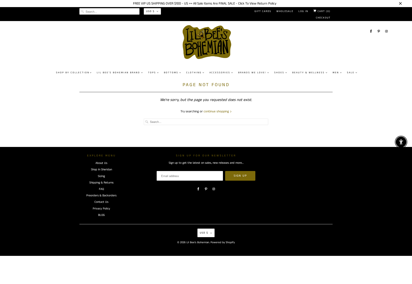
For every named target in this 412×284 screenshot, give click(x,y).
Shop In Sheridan (101, 169)
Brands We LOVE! (252, 72)
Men (336, 72)
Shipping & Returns (101, 182)
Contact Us (101, 202)
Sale (350, 72)
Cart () (323, 11)
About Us (101, 163)
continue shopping (217, 111)
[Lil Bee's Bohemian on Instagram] (386, 31)
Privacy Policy (101, 208)
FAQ (101, 189)
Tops (152, 72)
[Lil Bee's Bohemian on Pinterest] (379, 31)
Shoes (279, 72)
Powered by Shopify (223, 242)
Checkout (323, 18)
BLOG (101, 215)
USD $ (150, 11)
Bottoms (171, 72)
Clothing (193, 72)
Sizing (101, 176)
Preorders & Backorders (101, 195)
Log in (303, 11)
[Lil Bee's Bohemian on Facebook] (371, 31)
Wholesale (284, 11)
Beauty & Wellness (308, 72)
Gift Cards (262, 11)
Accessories (219, 72)
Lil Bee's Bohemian (197, 242)
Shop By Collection (72, 72)
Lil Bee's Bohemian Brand (118, 72)
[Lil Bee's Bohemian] (208, 43)
